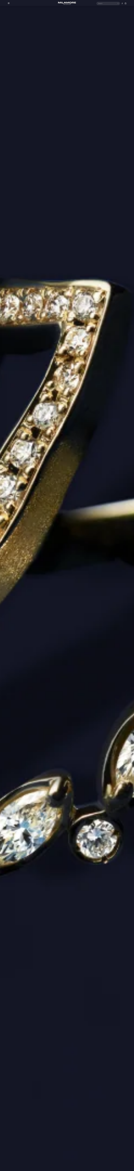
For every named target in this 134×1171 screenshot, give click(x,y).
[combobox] (108, 3)
